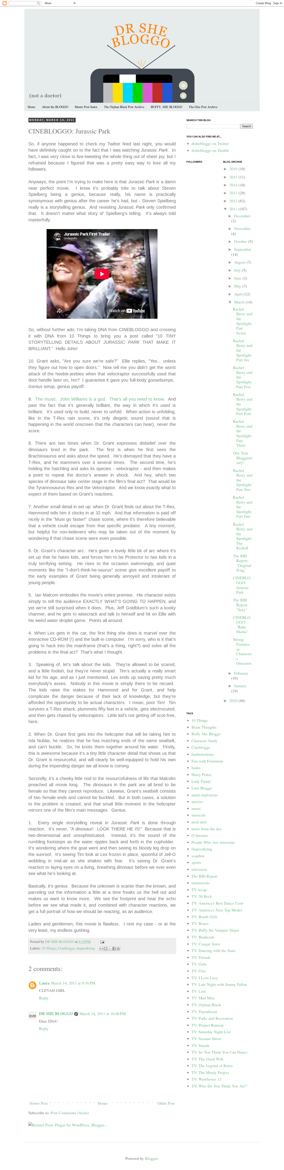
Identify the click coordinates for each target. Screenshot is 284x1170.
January (240, 685)
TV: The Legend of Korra (212, 1065)
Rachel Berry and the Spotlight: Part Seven (242, 321)
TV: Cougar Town (205, 943)
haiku (195, 767)
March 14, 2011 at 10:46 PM (102, 1013)
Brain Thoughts (204, 727)
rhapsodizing (86, 948)
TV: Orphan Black (206, 1004)
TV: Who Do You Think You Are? (219, 1086)
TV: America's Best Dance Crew (217, 903)
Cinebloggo (66, 948)
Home (31, 107)
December (242, 215)
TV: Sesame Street (206, 1038)
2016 (234, 168)
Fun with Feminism (207, 761)
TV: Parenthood (204, 1011)
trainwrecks (200, 882)
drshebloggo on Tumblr (210, 150)
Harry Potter (201, 774)
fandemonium (202, 754)
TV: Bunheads (202, 937)
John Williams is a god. (83, 399)
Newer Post (39, 1103)
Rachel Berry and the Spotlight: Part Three (242, 433)
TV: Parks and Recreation (212, 1018)
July (238, 270)
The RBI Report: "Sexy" (240, 604)
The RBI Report (204, 876)
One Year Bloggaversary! (242, 457)
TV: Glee (198, 970)
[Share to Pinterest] (118, 948)
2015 (234, 177)
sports (196, 862)
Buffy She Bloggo (206, 733)
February (241, 673)
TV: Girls (199, 964)
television (199, 869)
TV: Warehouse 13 (206, 1079)
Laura (44, 983)
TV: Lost (198, 991)
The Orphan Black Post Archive (124, 107)
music (196, 808)
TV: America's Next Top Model (216, 910)
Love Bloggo (201, 788)
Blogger (151, 1158)
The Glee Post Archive (203, 107)
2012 (234, 200)
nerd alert (199, 821)
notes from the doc (206, 828)
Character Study (204, 740)
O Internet (199, 835)
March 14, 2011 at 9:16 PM (73, 983)
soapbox (198, 855)
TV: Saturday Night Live (211, 1031)
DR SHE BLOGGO (60, 941)
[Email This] (101, 948)
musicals (198, 815)
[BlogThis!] (105, 948)
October (241, 241)
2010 (234, 700)
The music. (46, 399)
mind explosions (204, 794)
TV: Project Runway (207, 1025)
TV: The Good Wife (207, 1059)
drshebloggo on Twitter (210, 143)
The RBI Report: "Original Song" (242, 563)
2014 (234, 184)
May (238, 286)
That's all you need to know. (137, 399)
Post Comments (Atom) (70, 1112)
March (240, 302)
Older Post (166, 1103)
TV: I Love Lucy (204, 977)
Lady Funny (201, 781)
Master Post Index (86, 107)
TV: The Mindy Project (210, 1072)
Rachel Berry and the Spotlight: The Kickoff (242, 536)
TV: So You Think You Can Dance (219, 1052)
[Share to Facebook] (114, 948)
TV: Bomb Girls (204, 916)
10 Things (49, 948)
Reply (44, 997)
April (239, 294)
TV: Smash (200, 1045)
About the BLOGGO (55, 107)
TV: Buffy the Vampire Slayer (215, 930)
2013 (234, 192)
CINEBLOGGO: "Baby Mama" (241, 624)
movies (197, 801)
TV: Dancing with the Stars (213, 950)
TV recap (199, 889)
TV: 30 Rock (201, 896)
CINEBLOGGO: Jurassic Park (241, 585)
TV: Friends (201, 957)
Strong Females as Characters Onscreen (242, 651)
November (242, 228)
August (240, 262)
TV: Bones (200, 923)
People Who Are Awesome (213, 842)
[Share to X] (110, 948)
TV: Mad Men (202, 997)
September (242, 249)
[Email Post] (101, 941)
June (238, 278)
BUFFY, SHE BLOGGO (166, 107)
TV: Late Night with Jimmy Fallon (219, 984)
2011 (234, 208)
